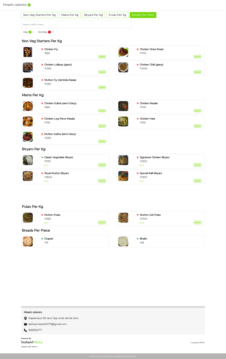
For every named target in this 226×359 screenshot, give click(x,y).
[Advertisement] (114, 193)
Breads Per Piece (143, 15)
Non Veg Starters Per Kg (39, 15)
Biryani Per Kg (93, 15)
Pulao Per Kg (117, 15)
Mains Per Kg (70, 15)
